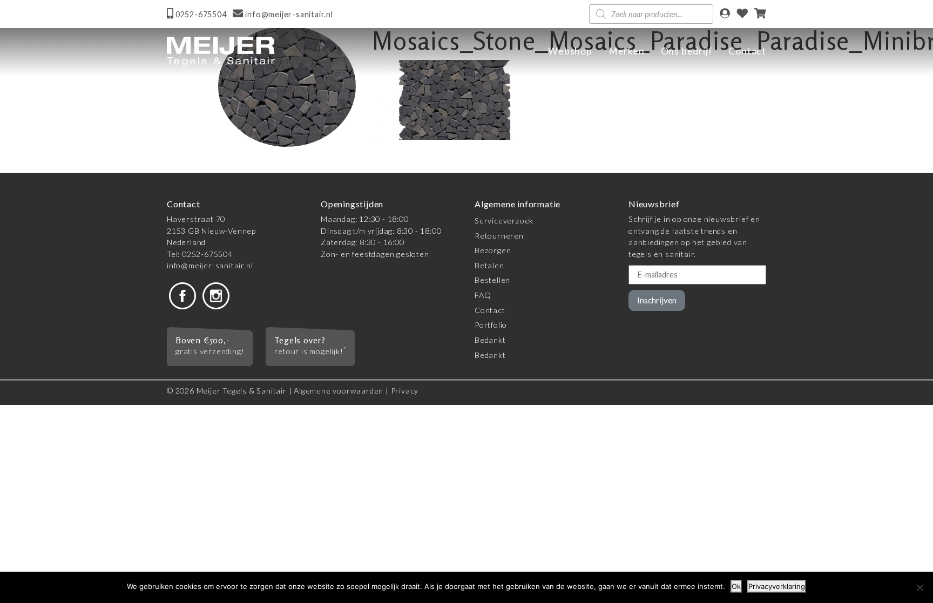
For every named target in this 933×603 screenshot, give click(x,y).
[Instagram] (215, 295)
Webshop (570, 51)
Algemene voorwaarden (338, 390)
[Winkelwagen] (760, 14)
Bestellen (492, 279)
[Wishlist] (742, 14)
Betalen (489, 265)
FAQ (483, 295)
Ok (736, 586)
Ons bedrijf (687, 51)
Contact (747, 51)
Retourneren (499, 235)
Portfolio (491, 324)
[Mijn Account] (725, 14)
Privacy (405, 390)
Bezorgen (493, 250)
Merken (627, 51)
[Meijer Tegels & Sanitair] (221, 51)
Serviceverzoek (504, 220)
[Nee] (919, 587)
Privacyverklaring (776, 586)
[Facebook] (182, 295)
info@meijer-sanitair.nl (210, 265)
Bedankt (490, 339)
